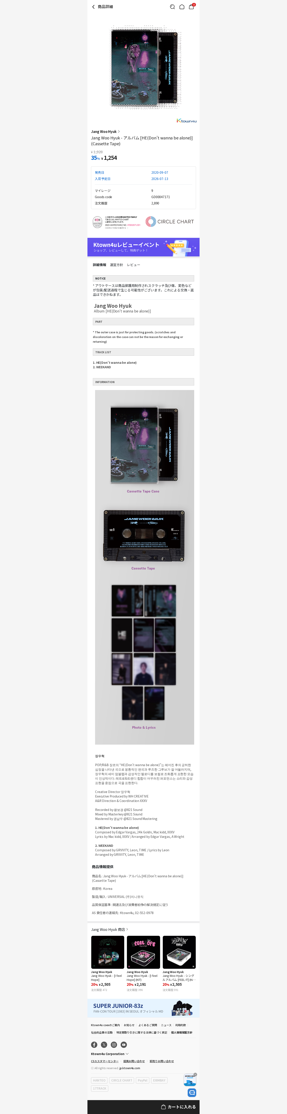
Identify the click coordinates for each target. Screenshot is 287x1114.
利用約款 (180, 1025)
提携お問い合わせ (134, 1061)
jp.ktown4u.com (130, 1068)
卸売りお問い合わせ (162, 1061)
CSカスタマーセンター (104, 1061)
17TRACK (99, 1088)
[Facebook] (94, 1045)
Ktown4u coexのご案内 (105, 1025)
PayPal (142, 1080)
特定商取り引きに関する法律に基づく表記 (141, 1032)
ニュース (166, 1025)
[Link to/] (181, 6)
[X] (104, 1045)
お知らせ (129, 1025)
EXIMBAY (159, 1080)
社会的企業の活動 (102, 1032)
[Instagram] (114, 1045)
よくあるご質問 (147, 1025)
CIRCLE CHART (121, 1080)
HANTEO (99, 1080)
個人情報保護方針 (182, 1032)
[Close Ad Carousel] (195, 1074)
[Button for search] (172, 6)
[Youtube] (124, 1045)
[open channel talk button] (192, 1092)
